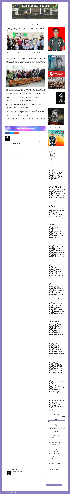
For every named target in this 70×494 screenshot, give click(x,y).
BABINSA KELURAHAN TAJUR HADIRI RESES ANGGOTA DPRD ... (56, 177)
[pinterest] (56, 1)
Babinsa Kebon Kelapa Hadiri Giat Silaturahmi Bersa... (55, 249)
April (50, 161)
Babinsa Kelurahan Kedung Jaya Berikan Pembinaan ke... (56, 295)
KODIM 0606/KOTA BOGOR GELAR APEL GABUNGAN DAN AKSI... (57, 182)
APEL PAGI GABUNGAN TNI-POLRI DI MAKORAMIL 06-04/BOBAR (56, 200)
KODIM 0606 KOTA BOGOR (54, 435)
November (51, 154)
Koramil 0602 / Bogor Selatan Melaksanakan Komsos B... (54, 405)
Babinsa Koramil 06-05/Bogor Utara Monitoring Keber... (55, 272)
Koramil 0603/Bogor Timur (54, 440)
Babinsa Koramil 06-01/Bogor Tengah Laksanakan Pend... (56, 274)
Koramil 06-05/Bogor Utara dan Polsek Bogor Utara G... (56, 207)
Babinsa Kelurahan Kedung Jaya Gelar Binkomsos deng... (56, 236)
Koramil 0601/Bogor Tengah (55, 437)
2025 (49, 152)
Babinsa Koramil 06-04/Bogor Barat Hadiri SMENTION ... (56, 251)
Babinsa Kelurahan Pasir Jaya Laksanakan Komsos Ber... (56, 312)
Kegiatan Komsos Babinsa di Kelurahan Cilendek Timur (56, 407)
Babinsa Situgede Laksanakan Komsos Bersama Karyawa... (56, 276)
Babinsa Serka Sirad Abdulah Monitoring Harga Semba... (56, 167)
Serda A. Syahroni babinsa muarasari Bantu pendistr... (57, 209)
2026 (49, 151)
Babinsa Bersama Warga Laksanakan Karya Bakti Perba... (57, 224)
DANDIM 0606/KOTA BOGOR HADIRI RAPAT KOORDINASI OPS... (56, 386)
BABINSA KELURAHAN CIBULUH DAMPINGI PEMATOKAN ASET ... (55, 373)
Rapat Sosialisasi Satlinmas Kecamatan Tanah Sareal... (56, 359)
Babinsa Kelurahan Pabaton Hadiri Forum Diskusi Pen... (56, 357)
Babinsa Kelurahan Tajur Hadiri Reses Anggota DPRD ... (55, 188)
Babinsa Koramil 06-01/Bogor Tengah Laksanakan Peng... (56, 234)
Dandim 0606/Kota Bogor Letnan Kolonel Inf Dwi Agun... (56, 302)
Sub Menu (35, 25)
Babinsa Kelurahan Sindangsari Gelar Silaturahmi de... (55, 367)
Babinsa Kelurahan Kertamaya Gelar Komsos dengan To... (55, 329)
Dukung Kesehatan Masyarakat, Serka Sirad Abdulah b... (57, 220)
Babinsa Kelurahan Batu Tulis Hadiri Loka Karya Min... (56, 354)
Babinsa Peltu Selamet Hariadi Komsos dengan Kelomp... (56, 327)
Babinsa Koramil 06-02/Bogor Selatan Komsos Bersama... (56, 380)
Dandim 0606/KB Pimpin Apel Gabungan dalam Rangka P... (56, 388)
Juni (50, 159)
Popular (56, 424)
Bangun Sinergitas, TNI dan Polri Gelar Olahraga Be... (56, 171)
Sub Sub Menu (42, 22)
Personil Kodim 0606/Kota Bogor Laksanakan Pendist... (55, 213)
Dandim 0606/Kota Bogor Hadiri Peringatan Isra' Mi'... (55, 346)
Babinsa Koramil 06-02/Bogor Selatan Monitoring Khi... (56, 238)
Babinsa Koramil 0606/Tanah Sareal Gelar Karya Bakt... (56, 262)
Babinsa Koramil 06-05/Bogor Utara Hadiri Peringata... (56, 401)
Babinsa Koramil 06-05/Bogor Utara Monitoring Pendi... (55, 306)
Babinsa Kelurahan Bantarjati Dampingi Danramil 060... (56, 298)
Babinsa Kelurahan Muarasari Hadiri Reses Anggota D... (56, 179)
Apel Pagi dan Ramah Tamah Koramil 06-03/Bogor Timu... (56, 205)
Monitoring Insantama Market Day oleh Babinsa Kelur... (56, 283)
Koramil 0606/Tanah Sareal (54, 446)
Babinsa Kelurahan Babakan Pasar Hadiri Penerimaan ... (56, 300)
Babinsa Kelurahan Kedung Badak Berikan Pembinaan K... (56, 331)
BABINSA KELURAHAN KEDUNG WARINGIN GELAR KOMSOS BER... (56, 365)
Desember (51, 153)
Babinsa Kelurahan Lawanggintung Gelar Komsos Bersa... (56, 255)
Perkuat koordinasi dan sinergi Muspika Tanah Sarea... (56, 201)
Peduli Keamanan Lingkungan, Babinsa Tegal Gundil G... (56, 219)
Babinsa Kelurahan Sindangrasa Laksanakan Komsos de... (57, 333)
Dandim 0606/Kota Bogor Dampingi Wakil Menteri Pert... (57, 196)
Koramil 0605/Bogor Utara (54, 444)
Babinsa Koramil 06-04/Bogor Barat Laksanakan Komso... (55, 378)
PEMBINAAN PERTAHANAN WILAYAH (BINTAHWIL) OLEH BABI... (56, 321)
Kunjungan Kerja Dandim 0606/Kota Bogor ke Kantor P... (57, 310)
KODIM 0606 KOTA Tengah (54, 451)
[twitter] (61, 1)
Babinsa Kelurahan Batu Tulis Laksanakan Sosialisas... (56, 314)
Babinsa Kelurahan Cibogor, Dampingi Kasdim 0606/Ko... (56, 192)
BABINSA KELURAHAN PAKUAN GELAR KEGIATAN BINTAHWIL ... (56, 325)
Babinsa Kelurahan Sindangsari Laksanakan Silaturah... (57, 253)
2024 (49, 409)
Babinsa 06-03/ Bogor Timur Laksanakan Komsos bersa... (56, 399)
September (52, 156)
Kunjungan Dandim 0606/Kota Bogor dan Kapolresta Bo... (56, 279)
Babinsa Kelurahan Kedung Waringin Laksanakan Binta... (55, 316)
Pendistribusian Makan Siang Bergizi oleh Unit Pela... (56, 222)
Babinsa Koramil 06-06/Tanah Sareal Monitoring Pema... (55, 350)
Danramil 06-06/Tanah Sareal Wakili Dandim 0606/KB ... (57, 239)
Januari (51, 408)
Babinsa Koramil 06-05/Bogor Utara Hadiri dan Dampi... (56, 336)
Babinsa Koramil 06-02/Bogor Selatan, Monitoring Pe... (56, 281)
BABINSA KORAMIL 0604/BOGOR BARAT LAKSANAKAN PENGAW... (57, 190)
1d (19, 143)
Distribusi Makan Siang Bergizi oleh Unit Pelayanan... (56, 215)
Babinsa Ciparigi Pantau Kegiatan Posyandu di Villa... (55, 384)
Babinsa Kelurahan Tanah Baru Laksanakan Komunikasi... (57, 243)
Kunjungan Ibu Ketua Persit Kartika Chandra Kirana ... (55, 264)
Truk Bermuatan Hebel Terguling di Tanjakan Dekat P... (55, 181)
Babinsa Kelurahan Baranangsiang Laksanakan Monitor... (55, 348)
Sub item (31, 22)
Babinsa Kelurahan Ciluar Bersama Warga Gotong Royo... (56, 245)
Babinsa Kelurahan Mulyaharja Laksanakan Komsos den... (56, 369)
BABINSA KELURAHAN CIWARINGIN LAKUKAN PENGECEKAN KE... (56, 287)
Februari (51, 163)
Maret (51, 162)
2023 (49, 410)
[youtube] (57, 1)
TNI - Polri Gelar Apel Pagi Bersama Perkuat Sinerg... (55, 203)
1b (13, 143)
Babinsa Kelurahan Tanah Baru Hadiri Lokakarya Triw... (55, 361)
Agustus (51, 157)
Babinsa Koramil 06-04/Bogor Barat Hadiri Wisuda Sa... (56, 226)
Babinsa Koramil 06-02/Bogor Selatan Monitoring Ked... (56, 293)
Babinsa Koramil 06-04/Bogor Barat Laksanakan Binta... (55, 338)
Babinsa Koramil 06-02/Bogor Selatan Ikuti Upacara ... (57, 257)
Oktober (51, 155)
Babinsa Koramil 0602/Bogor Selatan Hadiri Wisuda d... (57, 230)
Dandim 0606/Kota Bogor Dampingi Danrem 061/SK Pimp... (55, 392)
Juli (50, 158)
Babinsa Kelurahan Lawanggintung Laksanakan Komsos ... (55, 342)
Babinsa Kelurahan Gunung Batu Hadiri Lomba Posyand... (56, 297)
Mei (50, 160)
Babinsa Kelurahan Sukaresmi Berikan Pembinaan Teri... (56, 289)
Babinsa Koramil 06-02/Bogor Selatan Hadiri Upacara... (57, 194)
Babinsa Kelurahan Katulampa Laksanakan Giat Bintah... (56, 241)
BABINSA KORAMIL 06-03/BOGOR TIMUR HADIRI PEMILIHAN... (57, 323)
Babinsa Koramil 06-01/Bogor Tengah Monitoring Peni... (56, 259)
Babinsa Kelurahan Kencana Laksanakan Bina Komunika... (56, 382)
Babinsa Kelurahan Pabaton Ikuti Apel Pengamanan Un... (56, 340)
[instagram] (54, 1)
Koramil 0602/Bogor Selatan (55, 439)
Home (25, 22)
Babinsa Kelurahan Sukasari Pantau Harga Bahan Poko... (56, 169)
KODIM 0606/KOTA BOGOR (16, 471)
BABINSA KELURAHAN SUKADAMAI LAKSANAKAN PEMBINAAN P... (56, 319)
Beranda (49, 421)
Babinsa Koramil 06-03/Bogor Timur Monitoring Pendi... (55, 270)
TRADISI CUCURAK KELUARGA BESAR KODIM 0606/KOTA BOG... (56, 165)
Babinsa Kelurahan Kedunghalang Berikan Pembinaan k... (56, 344)
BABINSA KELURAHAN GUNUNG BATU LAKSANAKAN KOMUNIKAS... (56, 371)
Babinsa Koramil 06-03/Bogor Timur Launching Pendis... (55, 308)
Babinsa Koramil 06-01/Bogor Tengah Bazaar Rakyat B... (56, 403)
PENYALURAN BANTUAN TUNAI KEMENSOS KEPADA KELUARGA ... (56, 175)
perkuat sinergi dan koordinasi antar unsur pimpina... (56, 198)
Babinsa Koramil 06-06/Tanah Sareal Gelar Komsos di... (56, 247)
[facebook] (63, 1)
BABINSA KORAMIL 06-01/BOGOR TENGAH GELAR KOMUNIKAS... (55, 317)
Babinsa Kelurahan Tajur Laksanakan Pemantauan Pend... (55, 376)
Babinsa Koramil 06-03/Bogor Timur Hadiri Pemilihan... (56, 356)
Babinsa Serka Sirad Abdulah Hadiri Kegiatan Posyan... (55, 232)
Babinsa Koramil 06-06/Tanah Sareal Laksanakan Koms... (55, 228)
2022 (49, 411)
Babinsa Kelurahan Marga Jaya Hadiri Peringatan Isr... (55, 352)
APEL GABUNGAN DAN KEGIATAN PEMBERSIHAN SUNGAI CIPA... (55, 186)
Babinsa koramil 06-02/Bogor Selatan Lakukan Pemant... (56, 395)
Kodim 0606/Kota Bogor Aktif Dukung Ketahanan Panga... (56, 375)
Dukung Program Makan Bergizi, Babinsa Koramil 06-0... (56, 211)
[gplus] (59, 1)
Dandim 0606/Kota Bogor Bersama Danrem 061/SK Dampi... (55, 363)
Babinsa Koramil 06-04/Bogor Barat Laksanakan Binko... (55, 260)
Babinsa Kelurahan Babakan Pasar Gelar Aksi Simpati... (56, 335)
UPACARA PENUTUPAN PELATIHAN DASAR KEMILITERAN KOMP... (56, 173)
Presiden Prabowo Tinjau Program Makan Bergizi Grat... (56, 397)
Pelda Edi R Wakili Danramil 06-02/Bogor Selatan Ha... (56, 268)
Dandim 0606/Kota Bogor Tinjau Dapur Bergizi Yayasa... (56, 304)
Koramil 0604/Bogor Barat (54, 442)
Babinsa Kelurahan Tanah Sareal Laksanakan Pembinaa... (55, 278)
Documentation (35, 24)
